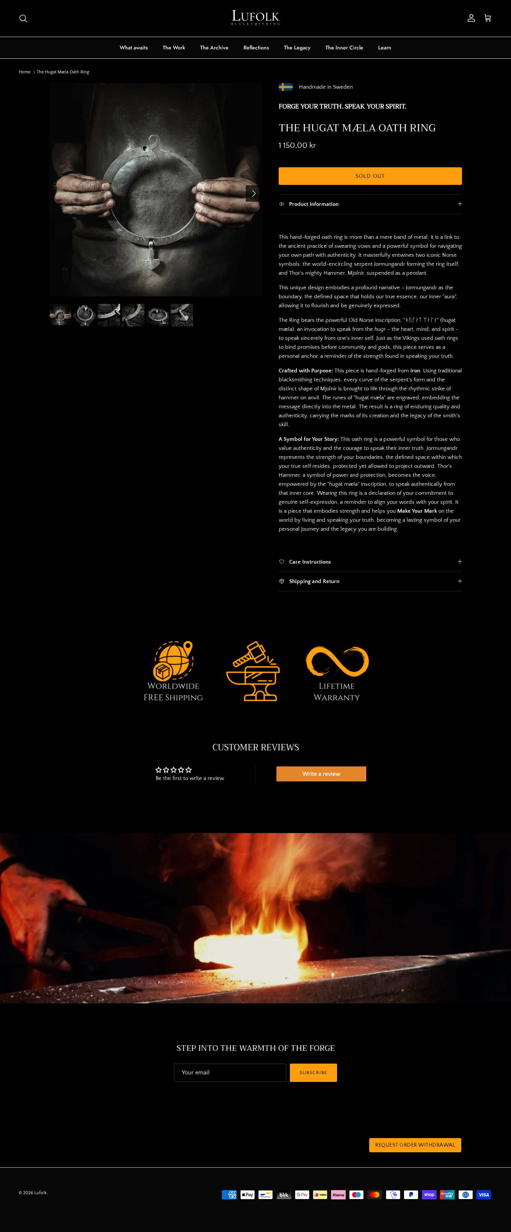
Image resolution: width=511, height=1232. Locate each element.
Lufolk (40, 1192)
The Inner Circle (344, 47)
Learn (384, 47)
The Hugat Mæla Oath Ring (63, 72)
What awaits (134, 47)
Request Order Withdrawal (415, 1145)
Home (24, 72)
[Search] (23, 18)
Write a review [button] (321, 774)
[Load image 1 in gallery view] (155, 189)
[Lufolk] (255, 18)
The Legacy (297, 47)
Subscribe (313, 1072)
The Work (174, 47)
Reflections (256, 47)
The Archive (214, 47)
